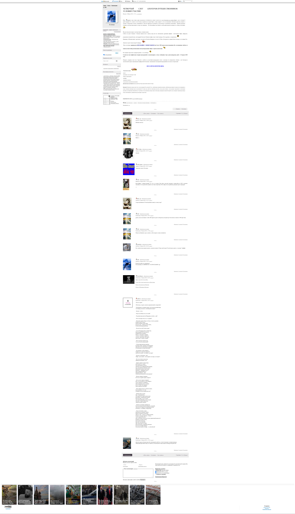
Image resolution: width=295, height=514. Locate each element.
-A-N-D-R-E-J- (106, 75)
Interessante (106, 81)
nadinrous (118, 85)
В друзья (113, 24)
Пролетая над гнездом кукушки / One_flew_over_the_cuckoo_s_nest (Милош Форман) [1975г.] (110, 41)
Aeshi (113, 78)
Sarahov (118, 82)
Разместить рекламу (267, 509)
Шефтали (117, 88)
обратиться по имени (146, 118)
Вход (121, 1)
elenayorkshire (117, 84)
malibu (110, 85)
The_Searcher (111, 83)
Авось (135, 1)
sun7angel (105, 86)
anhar (108, 84)
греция (135, 102)
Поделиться (184, 108)
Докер (116, 86)
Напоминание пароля (142, 466)
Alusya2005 (110, 79)
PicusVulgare (140, 276)
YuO (115, 83)
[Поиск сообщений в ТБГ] (116, 53)
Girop (117, 80)
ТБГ (104, 7)
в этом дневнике (107, 54)
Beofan (104, 80)
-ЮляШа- (111, 75)
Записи (104, 5)
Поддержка (178, 1)
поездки (105, 68)
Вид (181, 1)
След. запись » (160, 113)
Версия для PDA (267, 507)
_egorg (104, 84)
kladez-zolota (106, 85)
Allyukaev (105, 79)
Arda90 (114, 79)
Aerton (110, 78)
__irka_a (118, 83)
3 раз (129, 105)
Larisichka (111, 81)
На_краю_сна (112, 88)
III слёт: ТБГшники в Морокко (142, 287)
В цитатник (185, 129)
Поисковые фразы (115, 103)
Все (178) (118, 73)
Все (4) (119, 66)
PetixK (109, 82)
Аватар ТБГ (111, 16)
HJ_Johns (139, 149)
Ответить (176, 129)
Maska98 (115, 81)
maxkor (113, 85)
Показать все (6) (107, 46)
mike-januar (140, 164)
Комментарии (114, 5)
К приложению (117, 31)
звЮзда (139, 298)
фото (117, 68)
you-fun (109, 86)
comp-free (111, 84)
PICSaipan (105, 82)
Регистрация (116, 1)
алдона (113, 89)
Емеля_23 (105, 87)
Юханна (109, 89)
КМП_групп (105, 88)
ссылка (150, 120)
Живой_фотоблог (112, 87)
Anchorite (139, 244)
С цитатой (180, 129)
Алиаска (113, 86)
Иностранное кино (107, 36)
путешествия (110, 68)
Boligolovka (113, 80)
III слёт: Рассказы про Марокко (142, 284)
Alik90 (116, 78)
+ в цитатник (139, 13)
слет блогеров (129, 102)
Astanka (117, 79)
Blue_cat (139, 118)
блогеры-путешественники (143, 102)
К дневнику (153, 113)
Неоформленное (107, 39)
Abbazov (117, 77)
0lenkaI (115, 75)
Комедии (105, 43)
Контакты (267, 508)
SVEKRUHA (113, 82)
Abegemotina (106, 78)
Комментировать (128, 113)
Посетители (113, 102)
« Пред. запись (146, 113)
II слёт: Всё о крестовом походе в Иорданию (145, 282)
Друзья (108, 5)
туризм (114, 68)
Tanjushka (105, 83)
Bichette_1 (109, 80)
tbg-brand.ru (153, 102)
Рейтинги (128, 1)
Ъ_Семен (105, 89)
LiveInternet (105, 1)
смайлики (135, 468)
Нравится (178, 108)
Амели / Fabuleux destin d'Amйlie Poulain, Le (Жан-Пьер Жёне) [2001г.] (111, 37)
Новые (185, 113)
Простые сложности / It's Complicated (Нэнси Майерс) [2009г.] (111, 44)
